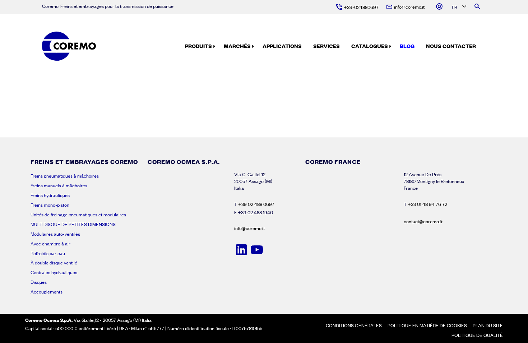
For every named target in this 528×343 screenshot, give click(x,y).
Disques (39, 282)
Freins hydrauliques (50, 195)
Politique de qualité (477, 335)
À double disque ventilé (54, 262)
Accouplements (46, 291)
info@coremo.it (249, 228)
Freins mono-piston (50, 205)
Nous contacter (451, 46)
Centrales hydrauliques (54, 272)
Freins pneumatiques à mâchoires (65, 176)
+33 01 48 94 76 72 (427, 204)
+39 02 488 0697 (256, 204)
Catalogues (369, 46)
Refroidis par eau (48, 253)
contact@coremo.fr (423, 221)
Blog (407, 46)
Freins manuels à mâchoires (59, 185)
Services (326, 46)
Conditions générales (354, 325)
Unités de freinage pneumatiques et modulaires (78, 214)
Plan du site (488, 325)
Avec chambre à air (50, 243)
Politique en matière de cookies (427, 325)
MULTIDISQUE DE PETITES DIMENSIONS (73, 224)
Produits (198, 46)
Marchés (237, 46)
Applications (282, 46)
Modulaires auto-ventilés (55, 234)
